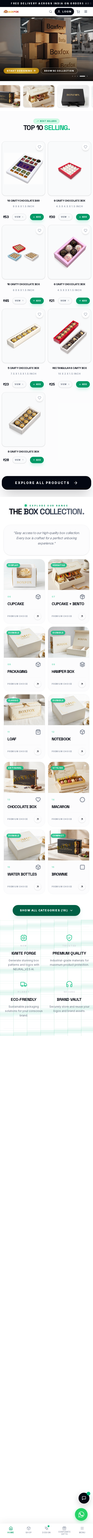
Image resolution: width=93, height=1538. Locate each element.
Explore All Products (42, 483)
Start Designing (19, 71)
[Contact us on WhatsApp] (81, 1514)
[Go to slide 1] (72, 76)
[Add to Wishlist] (39, 147)
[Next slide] (85, 49)
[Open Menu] (85, 11)
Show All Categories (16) (44, 910)
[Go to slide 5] (85, 76)
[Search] (50, 11)
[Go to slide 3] (77, 76)
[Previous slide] (8, 49)
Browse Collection (59, 71)
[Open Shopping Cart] (78, 11)
